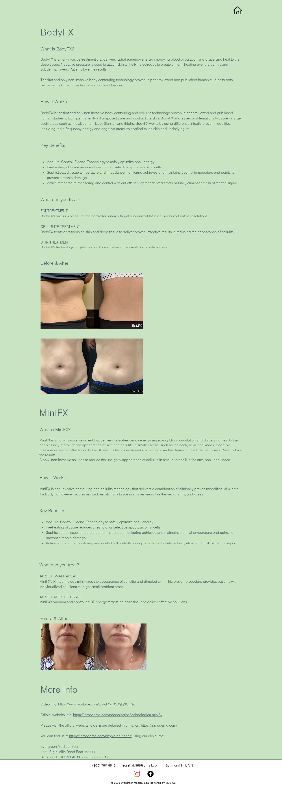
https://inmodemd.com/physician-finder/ (100, 736)
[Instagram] (137, 774)
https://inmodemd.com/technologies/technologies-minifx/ (117, 715)
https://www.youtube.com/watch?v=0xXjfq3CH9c (96, 704)
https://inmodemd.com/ (159, 725)
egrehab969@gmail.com (141, 765)
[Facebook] (150, 774)
